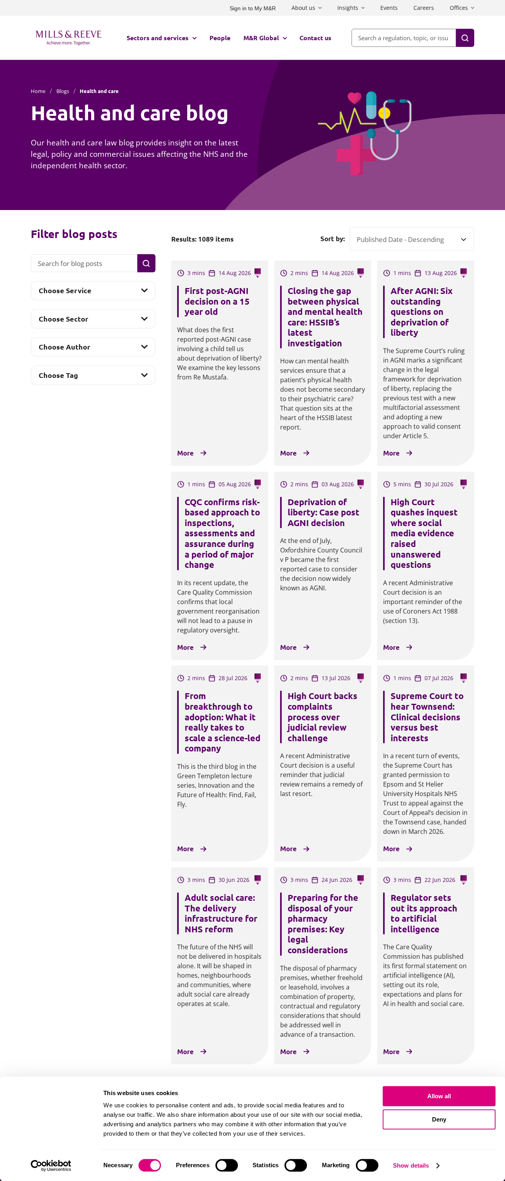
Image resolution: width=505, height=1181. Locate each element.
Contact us (315, 37)
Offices (459, 7)
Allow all (439, 1096)
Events (389, 7)
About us (303, 7)
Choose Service (65, 292)
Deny (439, 1119)
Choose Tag (58, 377)
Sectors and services (158, 37)
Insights (347, 7)
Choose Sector (63, 321)
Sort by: (332, 239)
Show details (411, 1165)
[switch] (226, 1165)
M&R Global (261, 37)
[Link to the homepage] (69, 37)
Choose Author (64, 349)
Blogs (62, 91)
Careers (423, 7)
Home (38, 91)
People (219, 37)
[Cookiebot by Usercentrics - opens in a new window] (51, 1166)
